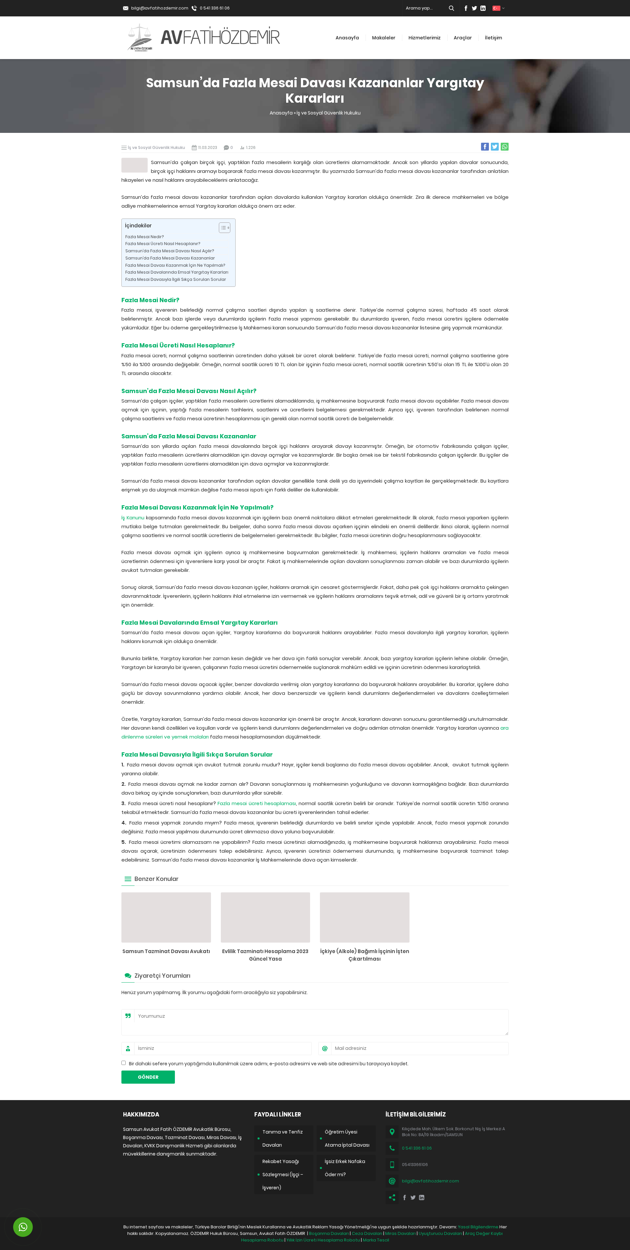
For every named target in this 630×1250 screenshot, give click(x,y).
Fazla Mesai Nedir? (144, 237)
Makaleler (383, 37)
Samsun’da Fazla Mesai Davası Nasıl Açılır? (169, 251)
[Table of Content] (224, 227)
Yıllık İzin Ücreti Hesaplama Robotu (323, 1240)
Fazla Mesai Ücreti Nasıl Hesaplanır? (162, 243)
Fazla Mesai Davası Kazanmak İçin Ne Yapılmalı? (175, 265)
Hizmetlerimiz (425, 37)
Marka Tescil (376, 1240)
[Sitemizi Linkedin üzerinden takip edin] (483, 8)
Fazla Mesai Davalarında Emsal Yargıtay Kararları (176, 272)
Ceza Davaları (367, 1233)
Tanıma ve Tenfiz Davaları (282, 1138)
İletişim (493, 37)
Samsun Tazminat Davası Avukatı (166, 951)
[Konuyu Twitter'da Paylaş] (495, 147)
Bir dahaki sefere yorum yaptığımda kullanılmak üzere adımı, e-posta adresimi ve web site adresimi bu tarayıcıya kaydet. (269, 1063)
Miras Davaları (400, 1233)
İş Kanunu (132, 517)
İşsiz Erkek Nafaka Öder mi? (345, 1168)
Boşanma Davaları (329, 1233)
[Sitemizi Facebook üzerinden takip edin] (466, 8)
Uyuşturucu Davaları (440, 1233)
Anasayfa (347, 37)
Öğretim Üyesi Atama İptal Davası (347, 1138)
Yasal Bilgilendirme (478, 1227)
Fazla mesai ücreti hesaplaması (257, 803)
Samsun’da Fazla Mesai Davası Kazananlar (170, 258)
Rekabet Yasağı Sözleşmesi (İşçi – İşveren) (282, 1174)
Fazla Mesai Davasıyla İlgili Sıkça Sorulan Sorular (175, 279)
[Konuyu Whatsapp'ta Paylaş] (505, 147)
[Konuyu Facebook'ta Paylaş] (485, 147)
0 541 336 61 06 (215, 8)
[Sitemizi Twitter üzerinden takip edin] (474, 8)
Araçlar (463, 37)
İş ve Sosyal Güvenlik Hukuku (329, 113)
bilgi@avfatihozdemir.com (159, 8)
